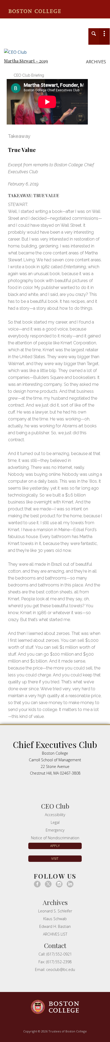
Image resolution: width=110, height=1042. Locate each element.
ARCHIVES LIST (55, 934)
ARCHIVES (96, 62)
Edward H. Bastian (55, 926)
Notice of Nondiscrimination (55, 837)
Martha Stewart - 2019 (26, 61)
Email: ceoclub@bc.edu (55, 969)
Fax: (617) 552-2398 (55, 961)
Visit (54, 858)
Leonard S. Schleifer (55, 910)
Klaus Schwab (55, 918)
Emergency (55, 830)
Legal (55, 822)
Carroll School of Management (37, 22)
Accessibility (55, 814)
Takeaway (19, 136)
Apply (55, 845)
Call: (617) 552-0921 (55, 954)
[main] (55, 412)
